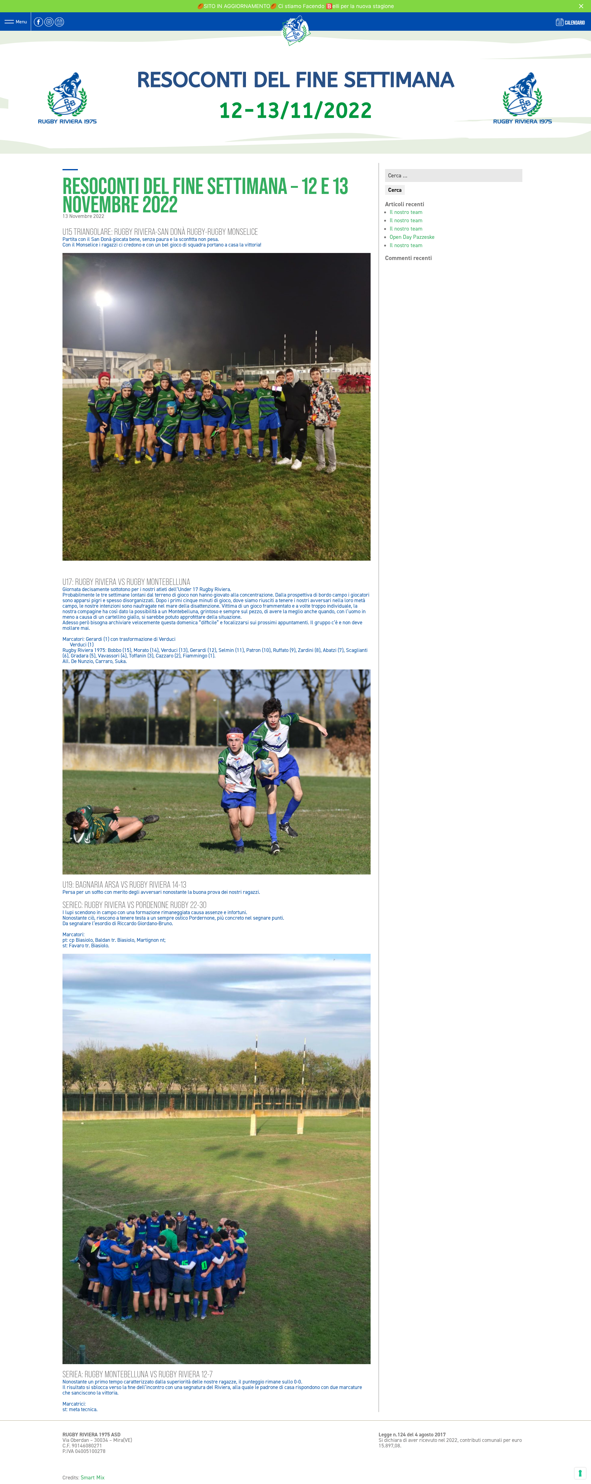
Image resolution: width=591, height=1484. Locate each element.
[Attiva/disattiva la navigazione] (9, 21)
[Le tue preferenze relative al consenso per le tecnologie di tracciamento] (580, 1473)
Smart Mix (93, 1477)
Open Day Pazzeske (412, 237)
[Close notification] (581, 6)
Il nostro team (406, 212)
